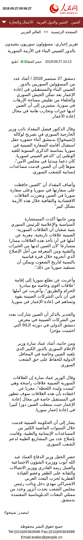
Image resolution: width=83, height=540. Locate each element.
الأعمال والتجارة (21, 22)
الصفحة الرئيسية (64, 32)
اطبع (14, 61)
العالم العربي (31, 32)
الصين (75, 22)
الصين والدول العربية (52, 22)
